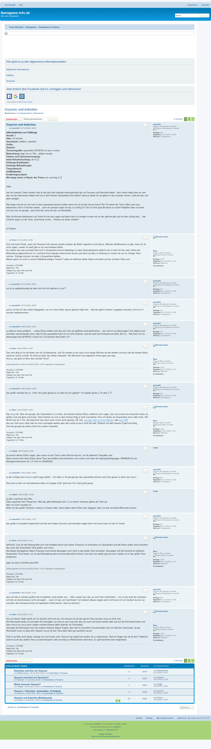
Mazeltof (110, 730)
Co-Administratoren (24, 113)
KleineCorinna (23, 673)
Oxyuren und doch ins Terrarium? (31, 677)
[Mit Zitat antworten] (145, 125)
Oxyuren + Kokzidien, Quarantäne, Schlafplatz (37, 691)
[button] (193, 119)
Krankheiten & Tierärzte (58, 673)
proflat (99, 730)
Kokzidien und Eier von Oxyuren (30, 671)
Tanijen (20, 687)
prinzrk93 (157, 124)
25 (162, 132)
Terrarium (10, 81)
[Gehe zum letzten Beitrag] (169, 671)
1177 (162, 259)
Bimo (155, 251)
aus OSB (123, 420)
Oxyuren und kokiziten (21, 109)
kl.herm (20, 700)
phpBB (96, 724)
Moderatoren (38, 113)
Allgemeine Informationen (17, 69)
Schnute (20, 680)
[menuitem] (19, 5)
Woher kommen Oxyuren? (27, 684)
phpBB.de (117, 727)
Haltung (9, 75)
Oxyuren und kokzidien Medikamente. (33, 698)
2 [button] (189, 119)
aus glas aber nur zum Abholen (99, 420)
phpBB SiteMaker (105, 734)
